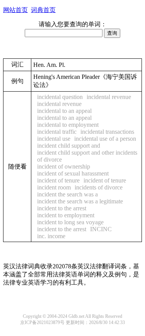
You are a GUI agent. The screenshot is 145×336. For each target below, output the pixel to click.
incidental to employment (68, 124)
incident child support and (68, 145)
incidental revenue (109, 97)
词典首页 (43, 10)
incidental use (53, 138)
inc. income (51, 236)
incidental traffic (57, 131)
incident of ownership (63, 166)
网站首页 (15, 10)
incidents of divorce (99, 187)
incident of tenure (58, 180)
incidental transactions (107, 131)
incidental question (60, 97)
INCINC (101, 229)
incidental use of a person (105, 138)
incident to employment (65, 215)
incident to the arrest (61, 229)
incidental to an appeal (64, 110)
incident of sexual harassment (73, 173)
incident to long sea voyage (70, 222)
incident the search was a (67, 194)
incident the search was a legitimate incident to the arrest (80, 204)
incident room (54, 187)
